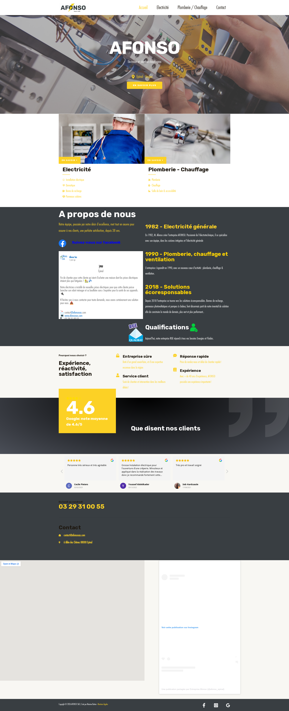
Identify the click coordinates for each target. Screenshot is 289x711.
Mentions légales (103, 704)
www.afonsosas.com (73, 315)
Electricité (163, 7)
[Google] (228, 705)
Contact (221, 7)
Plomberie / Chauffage (192, 7)
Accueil (143, 7)
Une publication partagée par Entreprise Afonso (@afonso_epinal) (193, 689)
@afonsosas (76, 312)
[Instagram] (216, 705)
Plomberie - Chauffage (178, 169)
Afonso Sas (73, 257)
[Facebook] (204, 705)
